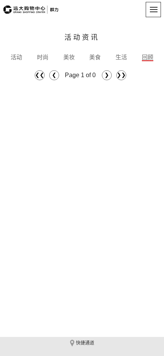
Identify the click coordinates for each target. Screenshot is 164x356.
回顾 (147, 57)
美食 (95, 57)
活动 (16, 57)
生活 (121, 57)
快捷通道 (85, 343)
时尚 (42, 57)
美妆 (69, 57)
